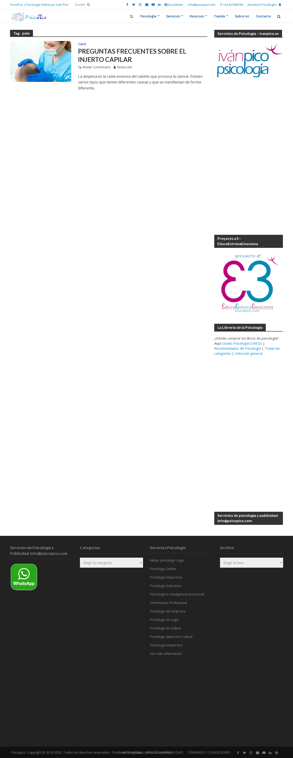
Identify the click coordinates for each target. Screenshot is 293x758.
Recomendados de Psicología (237, 348)
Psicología (148, 16)
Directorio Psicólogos (262, 5)
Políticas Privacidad (165, 752)
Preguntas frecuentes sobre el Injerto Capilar (132, 55)
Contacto (263, 16)
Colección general (248, 353)
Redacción (124, 67)
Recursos (197, 16)
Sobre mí (242, 16)
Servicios (173, 16)
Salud (82, 44)
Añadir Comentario (96, 67)
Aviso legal (132, 752)
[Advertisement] (248, 157)
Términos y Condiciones (209, 752)
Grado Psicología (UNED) (242, 343)
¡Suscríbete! (175, 5)
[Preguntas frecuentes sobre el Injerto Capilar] (40, 61)
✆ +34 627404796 (231, 5)
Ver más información (166, 653)
